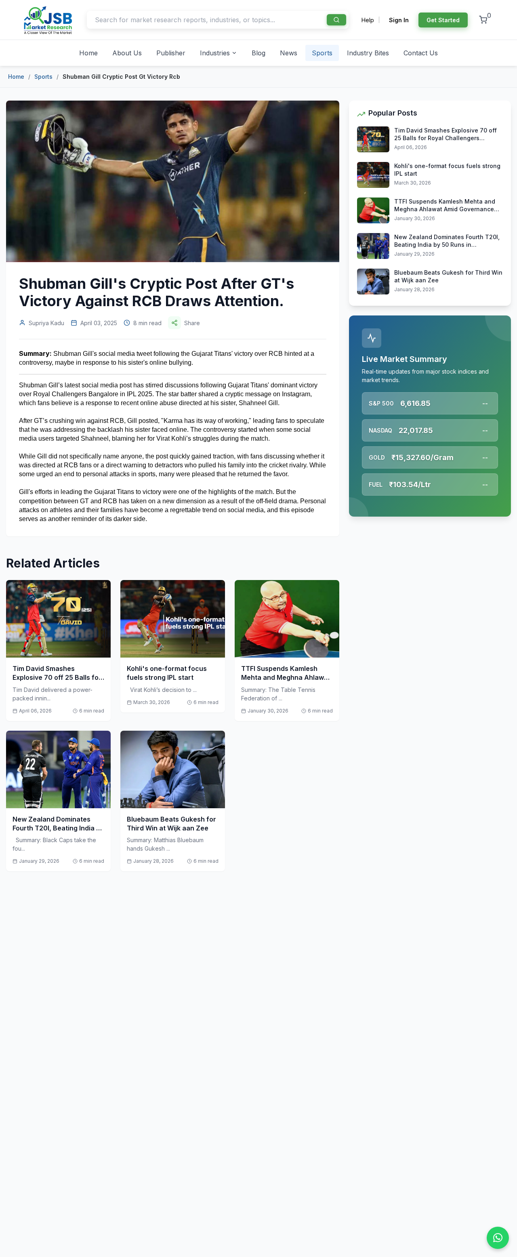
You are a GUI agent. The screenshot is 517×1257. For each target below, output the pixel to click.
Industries (215, 53)
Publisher (170, 53)
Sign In (399, 20)
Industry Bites (368, 53)
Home (88, 53)
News (288, 53)
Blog (258, 53)
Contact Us (421, 53)
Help (367, 20)
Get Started (443, 20)
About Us (127, 53)
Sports (322, 53)
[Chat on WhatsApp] (498, 1238)
